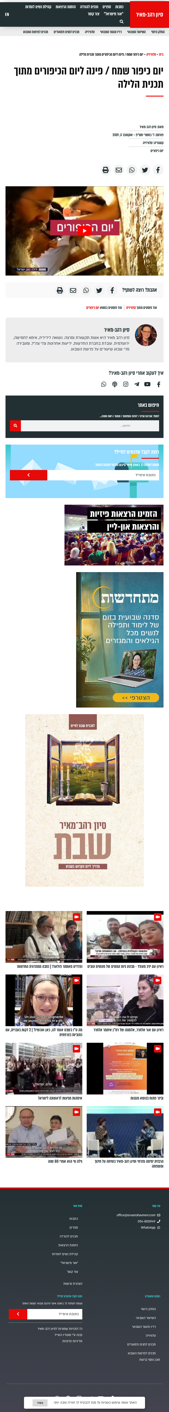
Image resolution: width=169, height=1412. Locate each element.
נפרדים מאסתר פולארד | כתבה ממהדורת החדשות (49, 966)
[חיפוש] (15, 425)
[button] (122, 21)
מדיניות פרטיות (72, 1341)
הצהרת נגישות (72, 1284)
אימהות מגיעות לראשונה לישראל (60, 1098)
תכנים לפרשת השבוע (35, 31)
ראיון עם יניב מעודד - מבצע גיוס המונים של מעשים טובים (125, 966)
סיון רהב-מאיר (149, 14)
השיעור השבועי (136, 31)
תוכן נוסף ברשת (149, 1360)
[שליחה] (28, 475)
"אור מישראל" (113, 14)
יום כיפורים (157, 150)
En (7, 14)
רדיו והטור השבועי (111, 31)
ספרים (107, 7)
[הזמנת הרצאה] (113, 535)
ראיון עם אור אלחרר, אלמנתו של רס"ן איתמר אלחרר (128, 1030)
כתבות (119, 7)
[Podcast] (114, 384)
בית (161, 54)
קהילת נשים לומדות (38, 7)
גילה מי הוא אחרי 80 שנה (65, 1161)
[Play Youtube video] (84, 231)
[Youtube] (147, 384)
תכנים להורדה (89, 7)
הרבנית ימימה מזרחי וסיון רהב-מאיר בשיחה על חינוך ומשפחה (129, 1164)
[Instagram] (125, 384)
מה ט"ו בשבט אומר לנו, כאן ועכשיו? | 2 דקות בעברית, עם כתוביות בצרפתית (44, 1032)
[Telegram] (136, 384)
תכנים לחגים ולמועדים (66, 31)
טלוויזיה (90, 31)
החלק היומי (158, 31)
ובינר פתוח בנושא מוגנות (146, 1098)
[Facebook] (158, 384)
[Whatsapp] (103, 384)
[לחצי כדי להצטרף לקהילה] (119, 640)
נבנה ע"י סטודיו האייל (68, 1335)
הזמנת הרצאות (66, 7)
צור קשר (93, 14)
